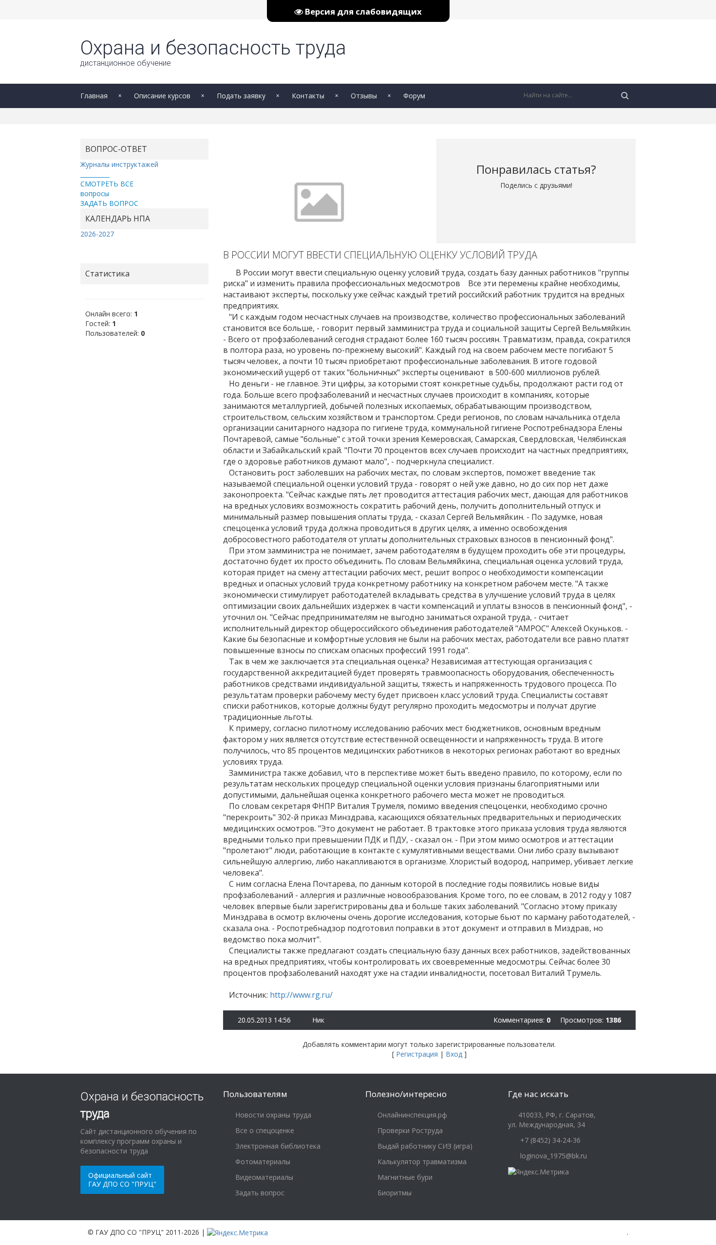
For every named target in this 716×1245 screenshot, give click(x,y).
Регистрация (417, 1054)
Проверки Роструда (409, 1130)
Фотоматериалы (261, 1161)
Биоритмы (394, 1192)
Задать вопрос (258, 1192)
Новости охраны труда (272, 1114)
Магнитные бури (404, 1177)
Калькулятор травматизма (421, 1161)
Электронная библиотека (276, 1146)
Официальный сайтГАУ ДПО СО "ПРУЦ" (122, 1180)
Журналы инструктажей (119, 164)
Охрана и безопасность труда (213, 52)
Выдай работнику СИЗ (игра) (424, 1146)
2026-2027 (97, 233)
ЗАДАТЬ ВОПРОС (109, 203)
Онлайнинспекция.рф (411, 1114)
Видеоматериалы (263, 1177)
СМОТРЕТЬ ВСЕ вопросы (106, 188)
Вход (454, 1054)
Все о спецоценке (263, 1130)
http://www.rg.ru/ (301, 994)
